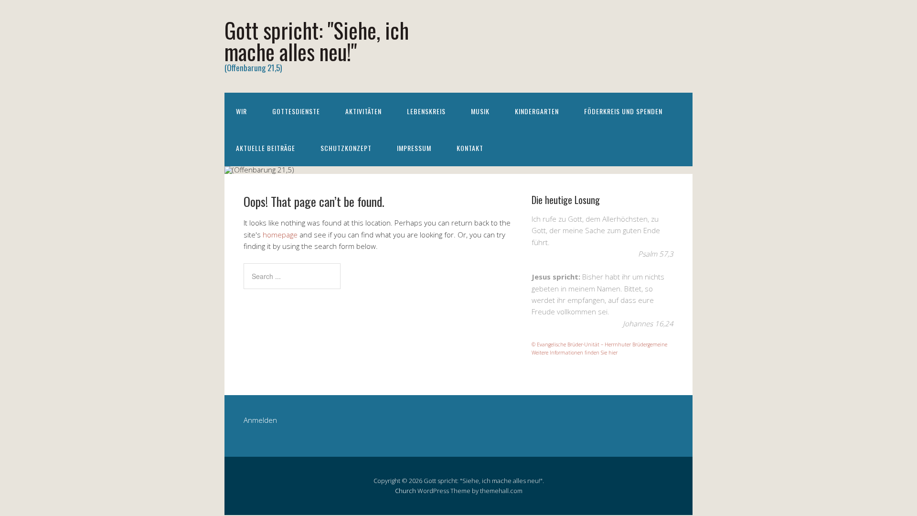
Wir (241, 111)
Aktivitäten (363, 111)
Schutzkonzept (346, 148)
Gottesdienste (296, 111)
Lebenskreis (426, 111)
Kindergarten (537, 111)
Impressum (414, 148)
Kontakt (470, 148)
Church (405, 490)
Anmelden (260, 420)
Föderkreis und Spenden (623, 111)
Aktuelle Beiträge (265, 148)
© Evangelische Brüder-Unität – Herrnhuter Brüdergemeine (599, 344)
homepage (280, 234)
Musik (480, 111)
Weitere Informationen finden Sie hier (575, 352)
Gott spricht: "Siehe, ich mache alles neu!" (316, 40)
